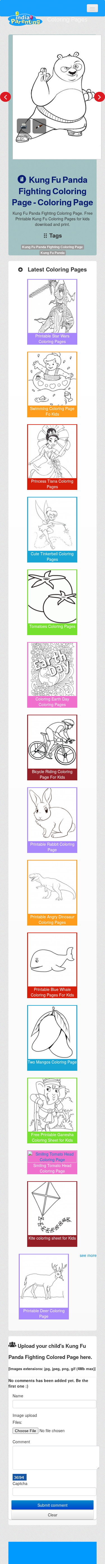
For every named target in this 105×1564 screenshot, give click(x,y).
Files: (17, 1422)
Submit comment (52, 1505)
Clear (52, 1515)
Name (18, 1395)
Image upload (25, 1415)
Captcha (20, 1483)
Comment (21, 1441)
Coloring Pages (67, 19)
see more (88, 1255)
